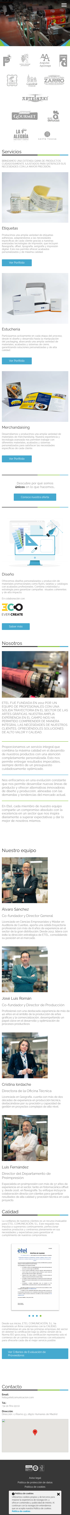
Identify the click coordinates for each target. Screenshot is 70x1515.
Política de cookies (35, 1486)
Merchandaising (16, 427)
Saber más (16, 626)
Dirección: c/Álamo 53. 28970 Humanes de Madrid (29, 1414)
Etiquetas (10, 228)
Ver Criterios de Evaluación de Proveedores (27, 1353)
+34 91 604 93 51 (11, 1405)
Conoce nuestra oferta (35, 497)
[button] (40, 1316)
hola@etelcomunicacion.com (18, 1397)
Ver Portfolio (17, 262)
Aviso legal (35, 1478)
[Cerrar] (58, 1494)
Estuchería (11, 329)
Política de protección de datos (35, 1482)
